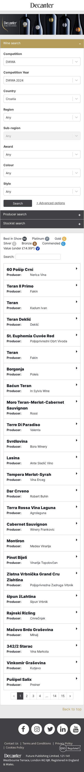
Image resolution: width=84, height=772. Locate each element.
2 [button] (27, 696)
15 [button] (63, 696)
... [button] (47, 696)
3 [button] (33, 696)
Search (18, 203)
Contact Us (11, 743)
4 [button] (40, 696)
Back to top (72, 709)
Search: (8, 256)
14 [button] (54, 696)
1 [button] (20, 696)
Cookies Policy (15, 747)
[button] (70, 696)
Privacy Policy (64, 743)
